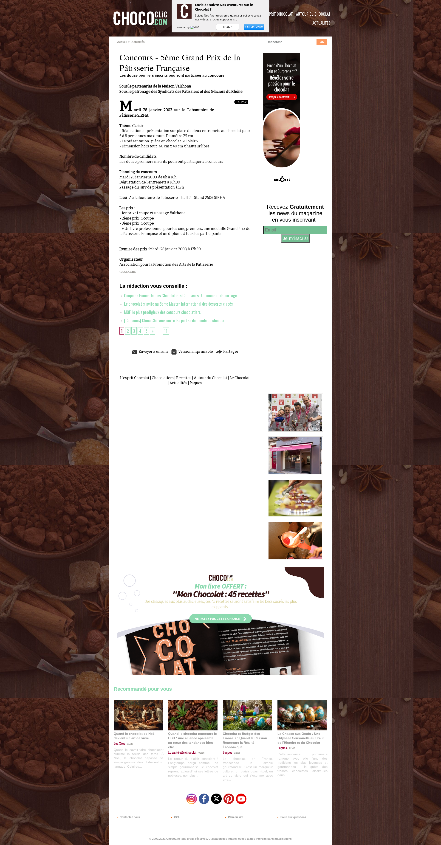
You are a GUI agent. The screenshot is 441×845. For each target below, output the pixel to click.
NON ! (227, 27)
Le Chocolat (240, 378)
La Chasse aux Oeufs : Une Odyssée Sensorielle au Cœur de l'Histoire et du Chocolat (300, 738)
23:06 (236, 753)
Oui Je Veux (254, 27)
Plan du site (235, 817)
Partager (230, 351)
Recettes (183, 378)
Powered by (183, 27)
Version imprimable (195, 351)
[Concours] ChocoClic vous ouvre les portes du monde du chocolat (174, 320)
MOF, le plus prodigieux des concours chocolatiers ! (162, 312)
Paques (196, 383)
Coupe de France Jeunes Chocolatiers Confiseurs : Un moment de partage (180, 296)
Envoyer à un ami (153, 351)
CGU (176, 817)
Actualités (321, 23)
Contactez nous (129, 817)
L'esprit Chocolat (278, 14)
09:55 (200, 753)
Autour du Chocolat (313, 14)
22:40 (291, 748)
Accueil (122, 42)
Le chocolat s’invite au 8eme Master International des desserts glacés (178, 304)
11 (165, 331)
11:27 (129, 744)
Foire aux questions (293, 817)
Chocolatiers (163, 378)
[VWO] (195, 27)
